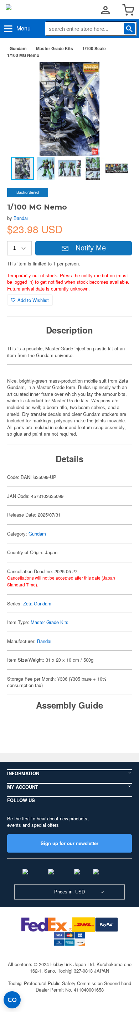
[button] (119, 74)
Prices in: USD (69, 892)
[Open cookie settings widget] (12, 999)
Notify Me (91, 248)
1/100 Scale (94, 48)
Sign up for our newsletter (69, 843)
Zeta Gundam (37, 603)
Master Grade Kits (54, 48)
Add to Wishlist (33, 300)
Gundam (18, 48)
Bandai (21, 218)
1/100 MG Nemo (23, 55)
